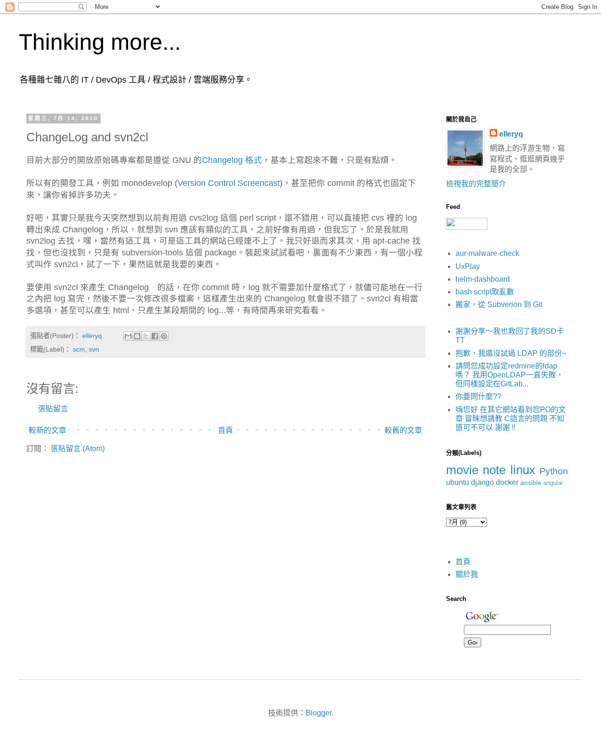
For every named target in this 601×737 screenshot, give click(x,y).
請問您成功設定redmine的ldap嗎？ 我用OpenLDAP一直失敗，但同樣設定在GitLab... (509, 375)
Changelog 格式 (232, 160)
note (494, 469)
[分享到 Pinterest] (164, 336)
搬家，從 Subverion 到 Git (498, 304)
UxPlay (467, 266)
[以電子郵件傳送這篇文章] (128, 336)
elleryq (511, 134)
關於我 (466, 574)
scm (79, 349)
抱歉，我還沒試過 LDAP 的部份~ (510, 353)
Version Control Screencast (228, 183)
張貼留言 (53, 409)
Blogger (318, 713)
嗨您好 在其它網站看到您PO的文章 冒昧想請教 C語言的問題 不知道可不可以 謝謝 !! (510, 418)
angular (553, 482)
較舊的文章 (403, 430)
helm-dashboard (482, 279)
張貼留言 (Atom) (78, 449)
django (482, 482)
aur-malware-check (487, 253)
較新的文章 (47, 430)
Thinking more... (100, 42)
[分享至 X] (146, 336)
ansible (530, 482)
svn (94, 349)
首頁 (225, 430)
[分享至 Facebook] (155, 336)
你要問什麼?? (478, 396)
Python (553, 471)
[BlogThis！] (137, 336)
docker (507, 482)
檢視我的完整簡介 (476, 184)
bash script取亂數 (484, 292)
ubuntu (457, 482)
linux (522, 469)
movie (462, 469)
